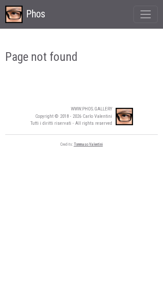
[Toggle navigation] (145, 14)
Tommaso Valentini (88, 144)
